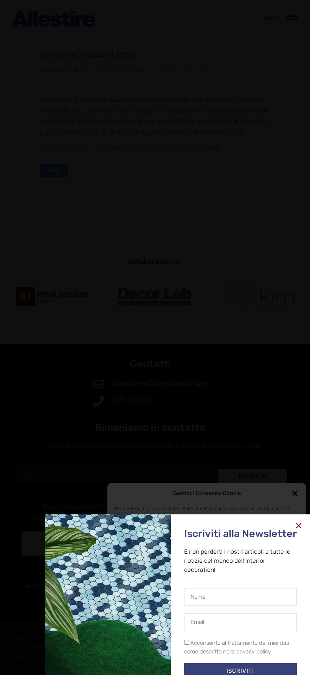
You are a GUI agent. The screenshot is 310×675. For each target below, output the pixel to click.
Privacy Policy (220, 661)
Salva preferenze (265, 644)
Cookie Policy (189, 661)
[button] (295, 493)
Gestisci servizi (134, 624)
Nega (201, 644)
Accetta (142, 644)
